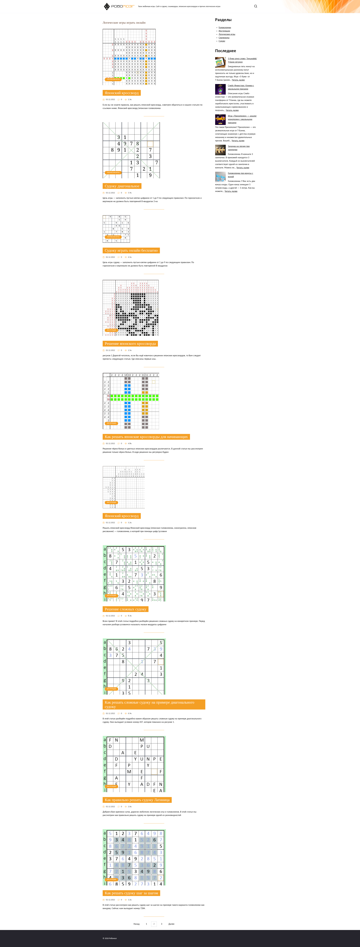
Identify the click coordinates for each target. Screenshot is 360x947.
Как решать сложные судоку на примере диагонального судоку (149, 704)
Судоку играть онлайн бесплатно (131, 250)
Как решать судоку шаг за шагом (131, 893)
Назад (137, 924)
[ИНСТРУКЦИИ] (131, 334)
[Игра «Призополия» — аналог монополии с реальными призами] (220, 119)
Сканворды (224, 38)
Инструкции (224, 31)
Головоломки (225, 28)
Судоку (222, 41)
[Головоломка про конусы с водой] (220, 177)
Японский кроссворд (122, 93)
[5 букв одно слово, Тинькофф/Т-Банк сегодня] (220, 62)
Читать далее (238, 80)
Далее (171, 924)
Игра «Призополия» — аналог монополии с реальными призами (242, 119)
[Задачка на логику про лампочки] (220, 150)
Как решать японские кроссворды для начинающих (146, 437)
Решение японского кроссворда (130, 343)
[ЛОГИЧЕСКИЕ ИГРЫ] (129, 83)
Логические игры (227, 34)
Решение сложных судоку (125, 609)
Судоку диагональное (122, 186)
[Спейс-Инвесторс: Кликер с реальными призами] (220, 89)
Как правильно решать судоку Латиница (137, 800)
